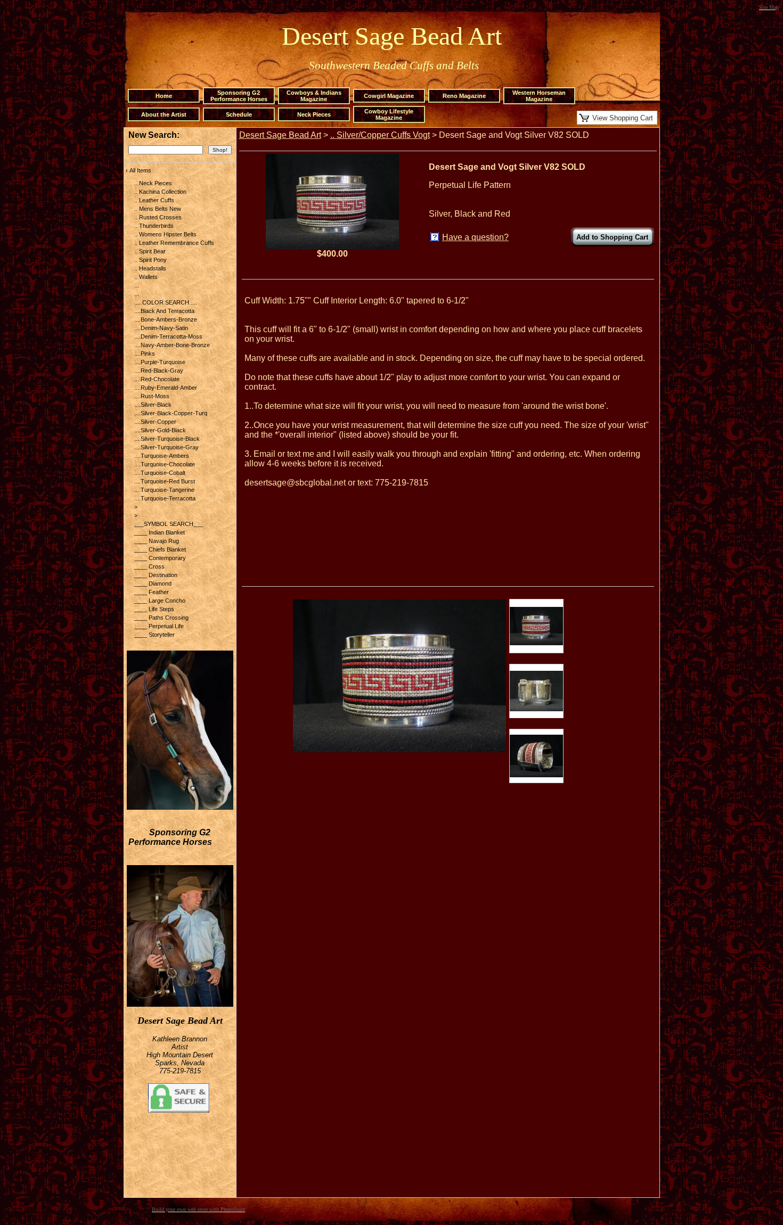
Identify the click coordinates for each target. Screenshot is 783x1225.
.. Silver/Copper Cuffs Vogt (380, 134)
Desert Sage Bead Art (280, 134)
